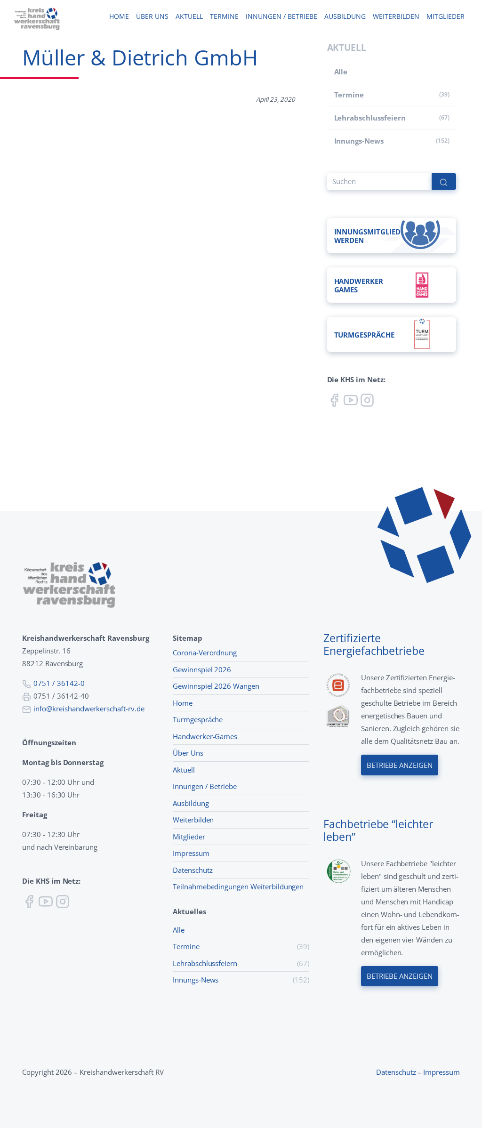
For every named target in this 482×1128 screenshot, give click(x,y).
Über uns (152, 16)
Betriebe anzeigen (399, 765)
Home (119, 16)
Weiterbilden (396, 16)
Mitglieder (445, 16)
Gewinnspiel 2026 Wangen (216, 686)
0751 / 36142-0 (58, 683)
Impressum (191, 853)
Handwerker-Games (205, 736)
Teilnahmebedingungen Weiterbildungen (238, 886)
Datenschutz (193, 870)
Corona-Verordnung (205, 652)
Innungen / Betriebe (281, 16)
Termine (224, 16)
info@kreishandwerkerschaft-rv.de (89, 708)
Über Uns (188, 752)
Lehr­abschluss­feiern (370, 117)
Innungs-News (359, 140)
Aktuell (189, 16)
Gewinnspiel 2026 (202, 669)
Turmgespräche (198, 719)
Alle (341, 71)
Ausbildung (345, 16)
